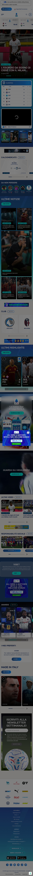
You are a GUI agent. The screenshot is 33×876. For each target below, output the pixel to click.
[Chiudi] (28, 432)
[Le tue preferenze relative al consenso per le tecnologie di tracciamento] (30, 873)
